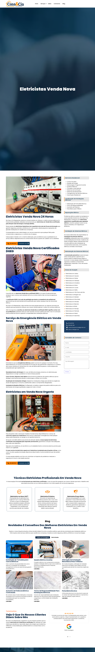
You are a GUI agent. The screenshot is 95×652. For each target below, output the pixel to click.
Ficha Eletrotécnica (69, 591)
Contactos (57, 3)
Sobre (49, 3)
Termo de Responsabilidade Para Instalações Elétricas (46, 591)
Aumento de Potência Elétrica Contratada (17, 591)
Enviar (67, 371)
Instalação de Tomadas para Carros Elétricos (17, 560)
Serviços (43, 3)
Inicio (36, 3)
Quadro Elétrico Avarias (43, 560)
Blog (64, 3)
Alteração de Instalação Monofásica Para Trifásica (72, 560)
